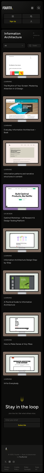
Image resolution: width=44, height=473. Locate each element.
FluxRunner (23, 457)
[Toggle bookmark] (31, 56)
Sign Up (13, 21)
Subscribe (22, 425)
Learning (8, 82)
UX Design (8, 214)
